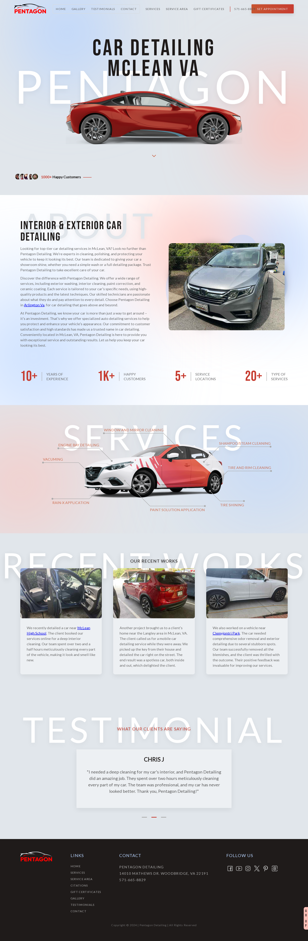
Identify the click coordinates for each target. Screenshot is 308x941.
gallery (79, 9)
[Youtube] (239, 868)
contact (129, 9)
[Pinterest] (266, 868)
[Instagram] (248, 868)
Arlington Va (34, 305)
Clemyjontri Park (226, 633)
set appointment (272, 9)
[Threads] (274, 868)
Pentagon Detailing (141, 867)
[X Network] (257, 868)
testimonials (103, 9)
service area (177, 9)
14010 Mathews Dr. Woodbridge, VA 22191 (163, 873)
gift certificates (209, 9)
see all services (154, 472)
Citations (79, 885)
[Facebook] (230, 868)
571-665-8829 (244, 9)
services (153, 9)
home (61, 9)
